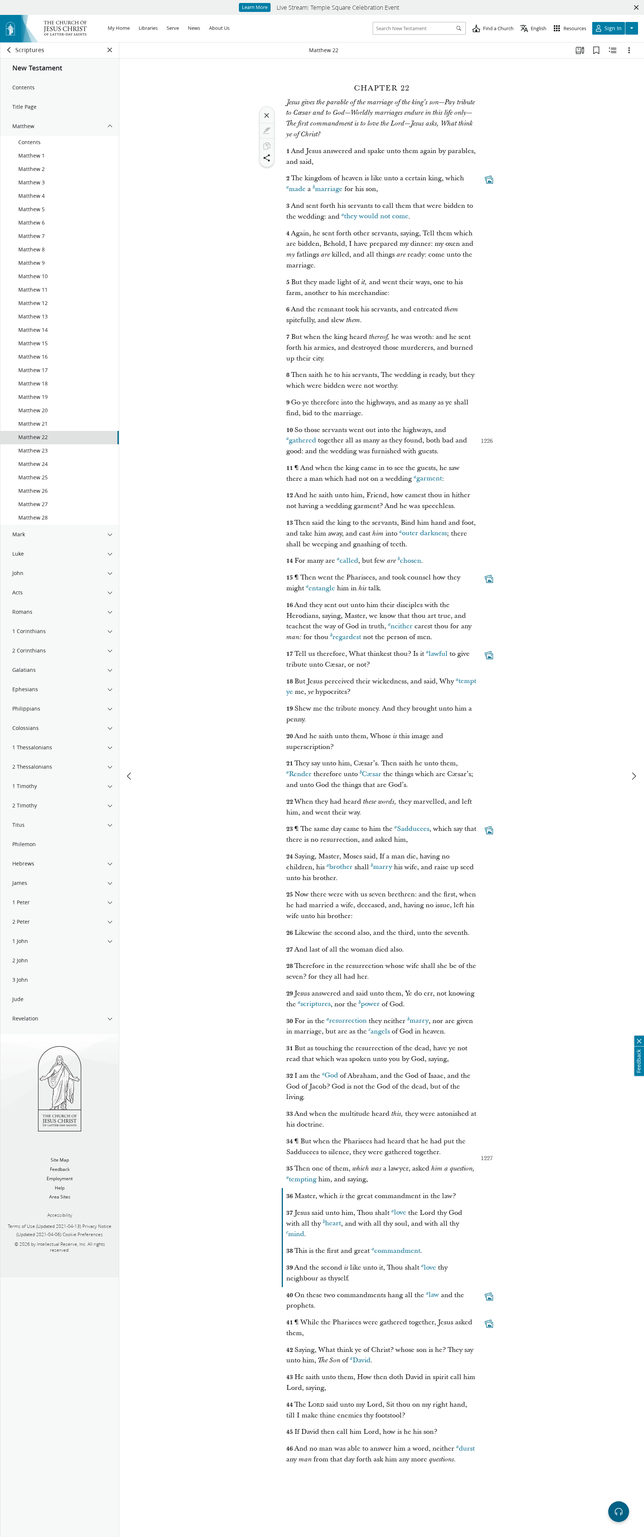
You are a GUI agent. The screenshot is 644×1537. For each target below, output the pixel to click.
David (361, 1360)
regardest (346, 637)
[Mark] (267, 131)
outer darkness (424, 533)
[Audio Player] (618, 1511)
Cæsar (371, 774)
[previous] (129, 776)
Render (300, 774)
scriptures (315, 1004)
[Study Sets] (579, 50)
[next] (633, 776)
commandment (397, 1250)
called (349, 560)
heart (333, 1223)
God (331, 1075)
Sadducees (413, 828)
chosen (410, 560)
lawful (438, 653)
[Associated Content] (488, 179)
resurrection (348, 1021)
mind (296, 1234)
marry (382, 867)
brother (341, 867)
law (434, 1295)
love (400, 1212)
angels (380, 1031)
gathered (302, 440)
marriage (328, 189)
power (370, 1004)
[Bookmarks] (596, 50)
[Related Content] (612, 50)
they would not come (376, 216)
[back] (9, 50)
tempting (302, 1179)
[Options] (629, 50)
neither (402, 626)
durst (467, 1448)
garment (429, 478)
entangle (322, 588)
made (297, 189)
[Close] (267, 115)
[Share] (267, 158)
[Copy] (267, 146)
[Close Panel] (110, 50)
